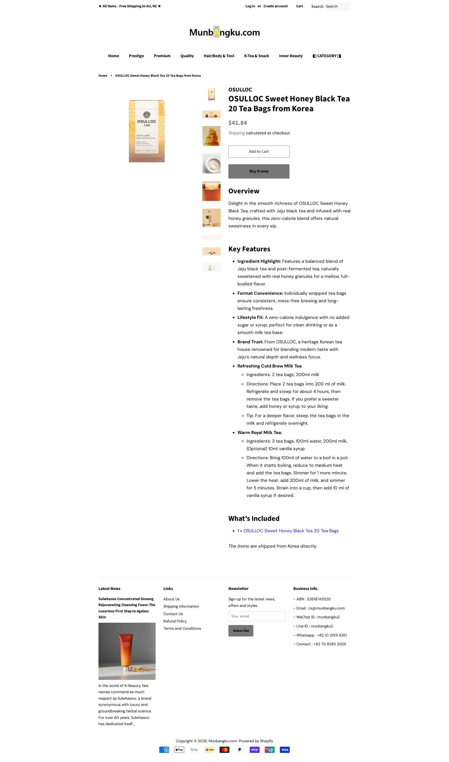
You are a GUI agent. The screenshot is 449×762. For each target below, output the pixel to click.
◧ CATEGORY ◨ (327, 56)
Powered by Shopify (256, 741)
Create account (275, 6)
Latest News (109, 589)
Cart (299, 6)
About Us (171, 599)
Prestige (136, 56)
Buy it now (258, 171)
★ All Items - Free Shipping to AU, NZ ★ (129, 6)
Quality (187, 56)
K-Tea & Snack (256, 56)
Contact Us (173, 614)
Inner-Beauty (291, 56)
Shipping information (181, 606)
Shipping (236, 133)
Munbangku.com (223, 741)
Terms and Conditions (182, 628)
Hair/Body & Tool (219, 56)
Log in (250, 6)
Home (113, 56)
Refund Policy (175, 621)
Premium (162, 56)
